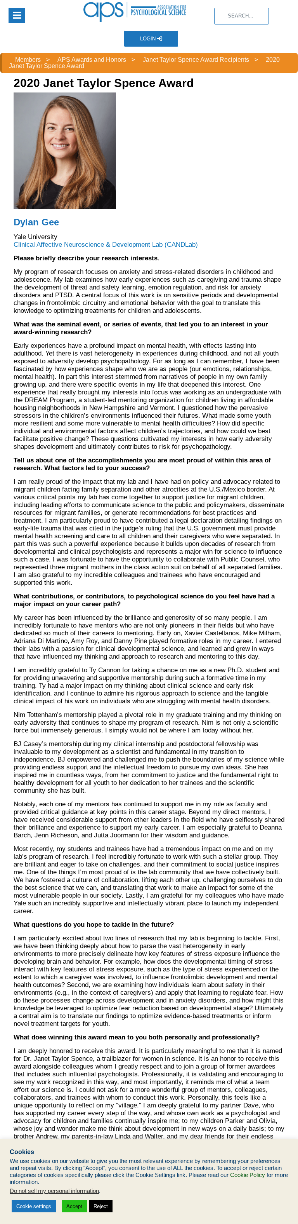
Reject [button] (101, 1206)
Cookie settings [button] (33, 1206)
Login (148, 39)
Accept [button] (74, 1206)
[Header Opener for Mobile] (17, 15)
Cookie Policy (247, 1175)
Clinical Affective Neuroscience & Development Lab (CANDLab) (106, 244)
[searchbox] (241, 16)
